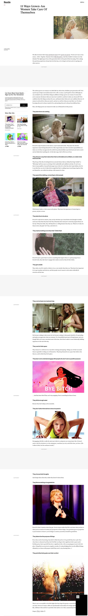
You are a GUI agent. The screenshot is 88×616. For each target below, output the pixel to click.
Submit (23, 105)
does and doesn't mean (51, 54)
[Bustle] (7, 2)
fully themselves (58, 57)
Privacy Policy (8, 108)
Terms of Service (24, 107)
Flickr (38, 611)
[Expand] (77, 596)
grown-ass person (65, 54)
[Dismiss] (86, 596)
